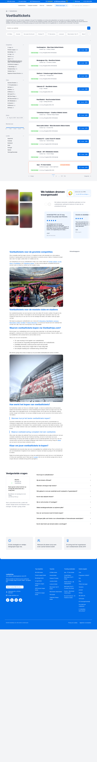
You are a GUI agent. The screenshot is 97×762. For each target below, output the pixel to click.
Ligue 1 (10, 58)
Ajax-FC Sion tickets (44, 165)
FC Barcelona (42, 321)
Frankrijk (10, 140)
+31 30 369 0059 (87, 1)
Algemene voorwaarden (85, 622)
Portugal (10, 147)
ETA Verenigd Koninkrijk (84, 601)
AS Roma (11, 107)
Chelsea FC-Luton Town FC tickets (48, 139)
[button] (31, 176)
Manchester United (15, 322)
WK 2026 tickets (39, 572)
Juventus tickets (53, 581)
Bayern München (32, 322)
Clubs (7, 80)
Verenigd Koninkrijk (12, 152)
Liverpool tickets (53, 584)
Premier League (13, 49)
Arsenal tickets (53, 575)
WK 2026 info (82, 595)
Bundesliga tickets (39, 578)
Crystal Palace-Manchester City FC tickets (68, 577)
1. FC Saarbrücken (13, 85)
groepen (81, 589)
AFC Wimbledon (12, 100)
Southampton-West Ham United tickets (50, 47)
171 (66, 176)
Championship (12, 68)
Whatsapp (77, 1)
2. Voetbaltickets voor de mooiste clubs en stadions (78, 260)
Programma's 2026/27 (84, 575)
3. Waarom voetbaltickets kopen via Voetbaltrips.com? (78, 264)
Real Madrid (49, 321)
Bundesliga (12, 52)
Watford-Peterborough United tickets (49, 73)
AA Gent (10, 87)
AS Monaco (11, 105)
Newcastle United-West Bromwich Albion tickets (53, 125)
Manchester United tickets (56, 591)
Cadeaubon (49, 5)
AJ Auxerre (11, 103)
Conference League (13, 64)
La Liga (11, 54)
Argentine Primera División (15, 73)
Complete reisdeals (32, 5)
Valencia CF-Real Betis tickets (47, 86)
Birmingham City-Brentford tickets (48, 60)
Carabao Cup (12, 71)
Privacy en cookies (72, 622)
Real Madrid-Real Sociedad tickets (48, 99)
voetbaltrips (10, 574)
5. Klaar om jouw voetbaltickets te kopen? (78, 272)
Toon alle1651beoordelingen (82, 194)
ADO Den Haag (12, 96)
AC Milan (11, 89)
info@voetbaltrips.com (13, 595)
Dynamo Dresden (13, 82)
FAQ (80, 578)
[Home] (6, 11)
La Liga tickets (38, 581)
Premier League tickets (40, 575)
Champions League (29, 263)
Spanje (9, 149)
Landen (8, 135)
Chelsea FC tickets (54, 578)
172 (69, 176)
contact (36, 457)
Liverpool (55, 321)
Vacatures (81, 587)
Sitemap (81, 592)
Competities (9, 44)
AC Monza (11, 91)
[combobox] (90, 40)
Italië (9, 145)
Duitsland (10, 143)
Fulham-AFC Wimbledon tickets (47, 152)
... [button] (63, 176)
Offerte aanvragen (60, 5)
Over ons (42, 5)
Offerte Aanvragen (83, 584)
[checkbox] (6, 47)
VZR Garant (81, 598)
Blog (80, 581)
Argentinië (10, 138)
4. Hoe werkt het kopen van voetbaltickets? (77, 268)
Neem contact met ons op (14, 587)
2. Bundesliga (12, 66)
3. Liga (10, 47)
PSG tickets (52, 594)
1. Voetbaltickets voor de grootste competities (78, 256)
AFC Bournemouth (13, 98)
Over (80, 572)
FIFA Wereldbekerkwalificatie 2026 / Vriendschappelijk (15, 62)
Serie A (11, 56)
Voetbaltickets (21, 5)
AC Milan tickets (53, 572)
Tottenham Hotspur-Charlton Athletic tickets (52, 112)
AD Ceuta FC (11, 94)
